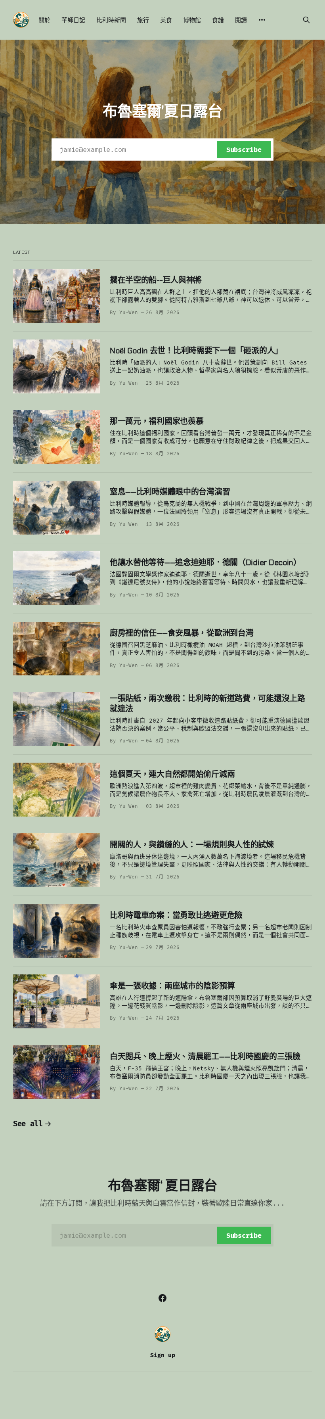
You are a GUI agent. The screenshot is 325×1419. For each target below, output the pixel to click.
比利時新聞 (111, 20)
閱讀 (241, 20)
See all (28, 1123)
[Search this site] (306, 19)
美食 (166, 20)
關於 (44, 20)
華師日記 (73, 20)
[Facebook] (162, 1298)
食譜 (218, 20)
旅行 (143, 20)
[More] (262, 19)
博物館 (192, 20)
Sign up (162, 1355)
